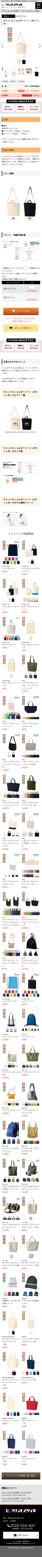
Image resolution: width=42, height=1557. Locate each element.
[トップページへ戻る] (12, 4)
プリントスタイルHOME (10, 1492)
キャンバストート (19, 1495)
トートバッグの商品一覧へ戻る (21, 1475)
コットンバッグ (18, 1501)
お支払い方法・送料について (13, 279)
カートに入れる (23, 311)
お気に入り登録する (22, 328)
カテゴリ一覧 (25, 1492)
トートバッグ (6, 1495)
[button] (38, 5)
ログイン (36, 95)
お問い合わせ (22, 1535)
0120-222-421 (23, 1525)
